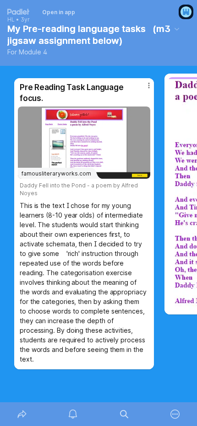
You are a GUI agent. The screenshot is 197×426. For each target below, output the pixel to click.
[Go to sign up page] (186, 12)
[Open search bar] (124, 414)
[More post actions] (143, 89)
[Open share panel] (22, 414)
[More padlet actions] (175, 414)
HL (11, 19)
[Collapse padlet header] (177, 29)
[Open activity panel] (73, 414)
